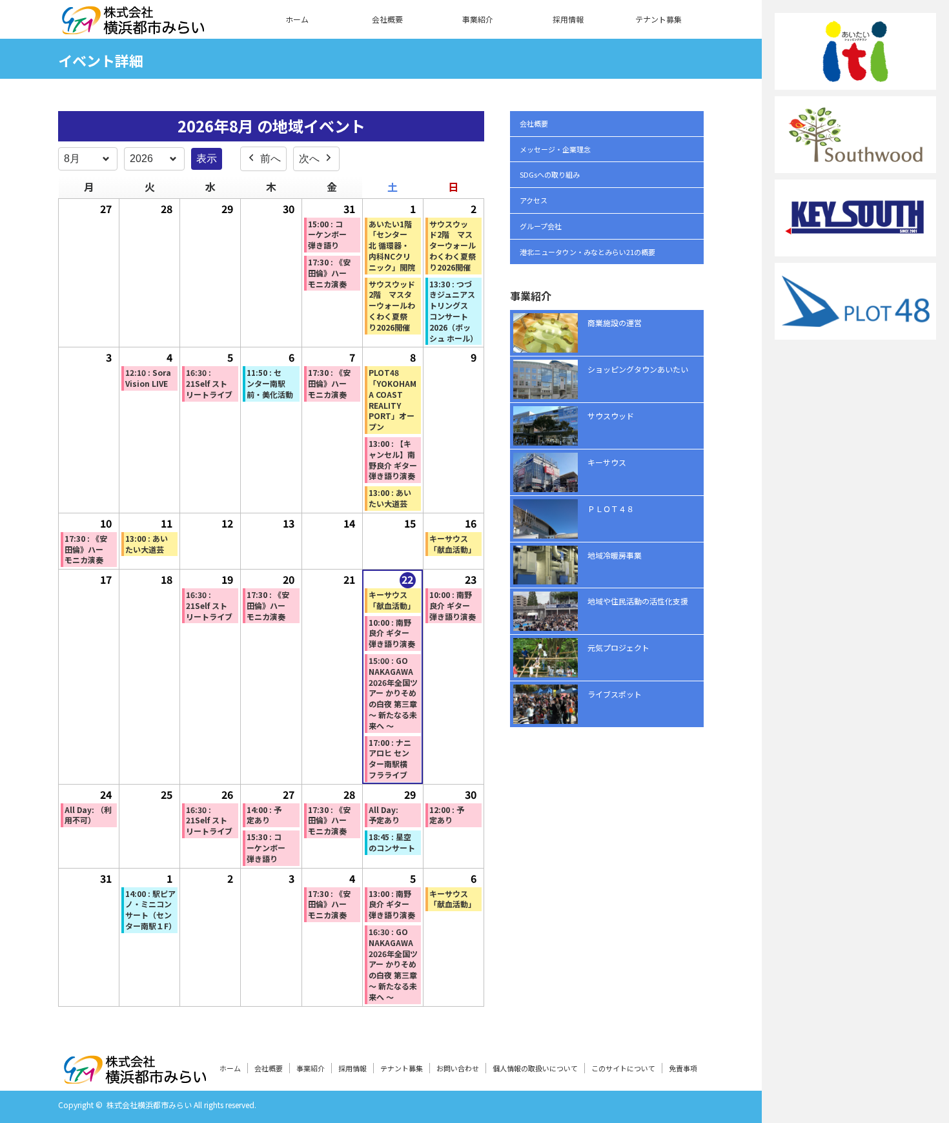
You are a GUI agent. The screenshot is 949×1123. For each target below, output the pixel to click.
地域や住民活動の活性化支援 (637, 600)
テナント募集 (658, 19)
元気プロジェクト (618, 647)
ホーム (297, 19)
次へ (309, 158)
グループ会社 (541, 226)
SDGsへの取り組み (550, 174)
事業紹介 (477, 19)
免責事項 (683, 1068)
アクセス (533, 200)
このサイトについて (623, 1068)
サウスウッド (610, 415)
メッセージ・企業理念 (555, 149)
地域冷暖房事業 (614, 555)
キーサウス (606, 462)
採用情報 (568, 19)
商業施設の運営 (614, 322)
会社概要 (387, 19)
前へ (270, 158)
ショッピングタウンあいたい (637, 369)
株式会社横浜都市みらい (149, 1104)
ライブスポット (614, 693)
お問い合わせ (457, 1068)
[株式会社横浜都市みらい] (133, 26)
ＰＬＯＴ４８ (610, 508)
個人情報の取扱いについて (535, 1068)
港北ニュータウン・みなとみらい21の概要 (587, 252)
